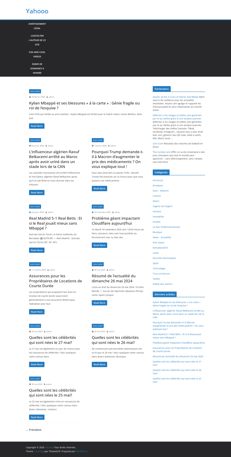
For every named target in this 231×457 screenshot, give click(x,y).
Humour (157, 211)
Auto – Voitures (161, 190)
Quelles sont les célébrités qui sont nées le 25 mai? (52, 393)
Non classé (35, 91)
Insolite (156, 221)
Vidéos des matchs (162, 283)
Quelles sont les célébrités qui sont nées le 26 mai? (115, 340)
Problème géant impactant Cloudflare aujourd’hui (116, 221)
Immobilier (158, 216)
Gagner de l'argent (162, 206)
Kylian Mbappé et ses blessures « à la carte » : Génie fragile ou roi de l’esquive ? (84, 105)
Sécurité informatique (164, 258)
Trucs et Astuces (161, 273)
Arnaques (158, 185)
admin (51, 97)
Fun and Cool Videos (37, 54)
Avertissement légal (37, 26)
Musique (157, 232)
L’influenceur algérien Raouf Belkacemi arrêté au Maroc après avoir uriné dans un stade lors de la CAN (54, 159)
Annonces (158, 180)
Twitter (156, 278)
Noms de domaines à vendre (37, 68)
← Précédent (33, 430)
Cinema (157, 195)
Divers (156, 201)
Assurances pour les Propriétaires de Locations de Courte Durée (55, 280)
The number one (161, 152)
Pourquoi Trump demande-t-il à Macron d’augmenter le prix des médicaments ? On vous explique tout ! (117, 159)
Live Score (158, 143)
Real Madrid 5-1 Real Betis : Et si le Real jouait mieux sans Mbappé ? (55, 223)
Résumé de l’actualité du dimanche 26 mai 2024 (114, 278)
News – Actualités (162, 237)
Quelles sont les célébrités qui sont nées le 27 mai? (52, 340)
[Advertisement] (127, 48)
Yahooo (37, 11)
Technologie (159, 268)
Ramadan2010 (160, 247)
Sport (155, 263)
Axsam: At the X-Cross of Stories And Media (175, 96)
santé (156, 252)
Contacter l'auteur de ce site (37, 40)
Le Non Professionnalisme (166, 226)
